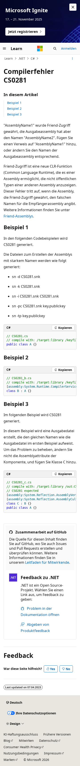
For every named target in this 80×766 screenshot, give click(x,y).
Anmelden (68, 48)
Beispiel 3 (14, 114)
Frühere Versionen (57, 734)
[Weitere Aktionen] (72, 58)
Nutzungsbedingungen (21, 753)
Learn (8, 58)
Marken (9, 760)
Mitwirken (26, 740)
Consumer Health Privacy (22, 747)
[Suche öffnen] (54, 49)
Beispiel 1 (14, 103)
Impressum (52, 753)
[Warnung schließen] (72, 7)
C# (33, 58)
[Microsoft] (40, 48)
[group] (40, 340)
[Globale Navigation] (4, 49)
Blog (7, 740)
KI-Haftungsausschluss (21, 734)
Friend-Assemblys (18, 216)
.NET (21, 58)
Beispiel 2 (14, 108)
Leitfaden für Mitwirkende (47, 562)
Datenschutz (48, 740)
